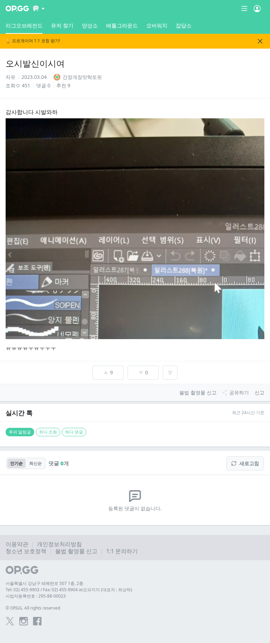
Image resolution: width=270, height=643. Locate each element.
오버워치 (156, 25)
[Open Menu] (257, 8)
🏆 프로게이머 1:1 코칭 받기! (33, 41)
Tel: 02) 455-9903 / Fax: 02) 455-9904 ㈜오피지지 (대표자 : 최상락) (69, 590)
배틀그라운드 (122, 25)
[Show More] (39, 8)
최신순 (35, 463)
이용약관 (17, 544)
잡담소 (184, 25)
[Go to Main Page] (17, 8)
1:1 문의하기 (122, 551)
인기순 (16, 463)
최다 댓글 (74, 432)
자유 (10, 77)
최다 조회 (48, 432)
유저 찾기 (62, 25)
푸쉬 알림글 (20, 432)
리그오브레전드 (24, 25)
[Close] (260, 41)
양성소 (90, 25)
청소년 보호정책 (26, 551)
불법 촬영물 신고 (76, 551)
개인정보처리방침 (59, 544)
